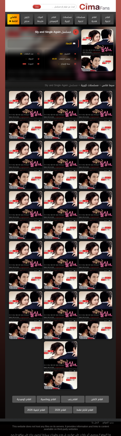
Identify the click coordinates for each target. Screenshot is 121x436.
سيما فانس (108, 85)
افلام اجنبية (107, 19)
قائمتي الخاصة (14, 19)
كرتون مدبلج (26, 19)
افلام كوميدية (24, 399)
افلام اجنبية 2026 (36, 410)
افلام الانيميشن (53, 19)
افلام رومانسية (48, 399)
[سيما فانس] (95, 6)
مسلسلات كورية (67, 19)
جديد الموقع (108, 423)
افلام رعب (73, 399)
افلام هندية (94, 19)
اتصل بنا (95, 423)
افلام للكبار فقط (85, 410)
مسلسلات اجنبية (80, 19)
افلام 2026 (60, 410)
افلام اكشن (97, 399)
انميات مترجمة (40, 19)
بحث (37, 7)
